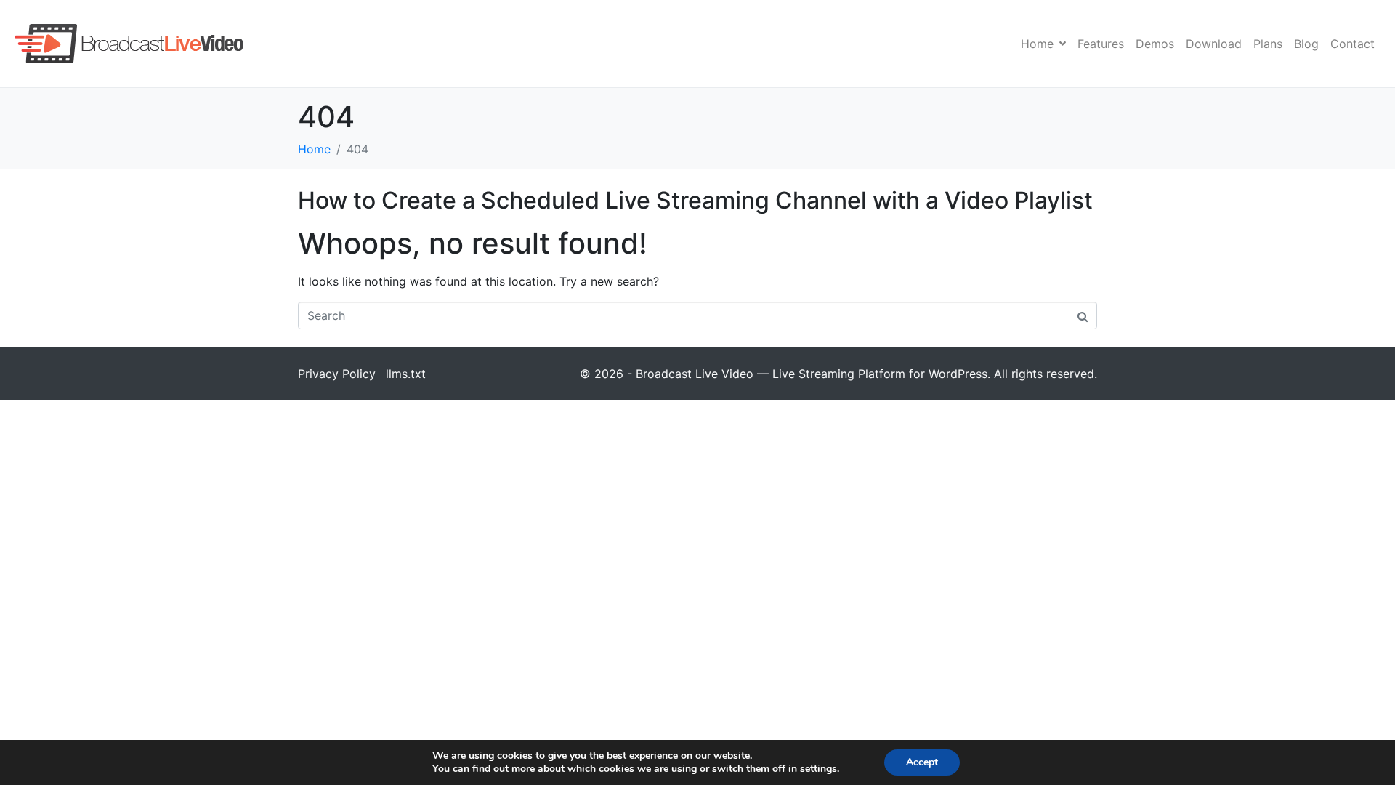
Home (1037, 43)
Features (1100, 43)
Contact (1352, 43)
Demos (1155, 43)
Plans (1267, 43)
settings (818, 769)
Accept (922, 762)
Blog (1306, 43)
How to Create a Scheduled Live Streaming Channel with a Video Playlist (695, 200)
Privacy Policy (337, 373)
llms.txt (406, 373)
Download (1214, 43)
